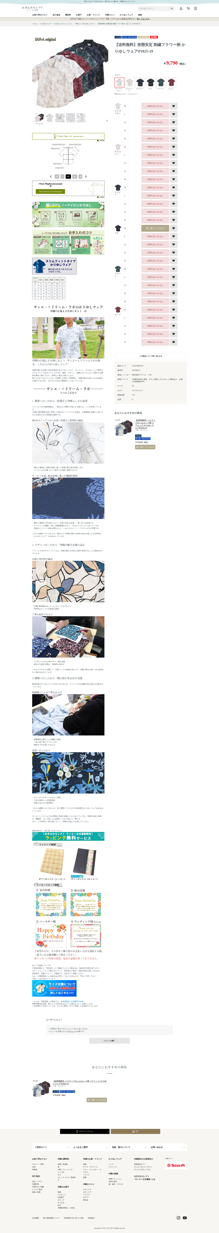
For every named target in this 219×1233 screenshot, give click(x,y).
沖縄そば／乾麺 (38, 1187)
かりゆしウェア (115, 1159)
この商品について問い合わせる (150, 356)
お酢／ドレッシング (65, 1169)
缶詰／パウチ (37, 1181)
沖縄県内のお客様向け (143, 1159)
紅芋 (59, 1205)
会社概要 (35, 1218)
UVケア (86, 1197)
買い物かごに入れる (155, 228)
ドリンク (86, 1175)
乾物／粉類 (36, 1192)
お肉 (33, 1167)
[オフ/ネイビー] (70, 73)
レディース (113, 1167)
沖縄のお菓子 (63, 1187)
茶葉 (84, 1177)
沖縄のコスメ (89, 1184)
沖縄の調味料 (63, 1159)
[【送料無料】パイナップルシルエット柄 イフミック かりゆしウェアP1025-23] (124, 428)
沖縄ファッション (115, 1179)
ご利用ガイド (41, 1147)
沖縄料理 (35, 1184)
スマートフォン (86, 1131)
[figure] (50, 176)
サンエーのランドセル (142, 1169)
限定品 (85, 1200)
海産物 (34, 1169)
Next (107, 120)
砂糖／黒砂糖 (63, 1164)
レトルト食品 (37, 1189)
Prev (33, 120)
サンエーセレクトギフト (143, 1167)
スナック (61, 1200)
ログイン (71, 1031)
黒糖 (59, 1192)
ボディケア (87, 1192)
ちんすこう (62, 1195)
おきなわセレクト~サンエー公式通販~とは (144, 1177)
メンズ (111, 1164)
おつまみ (61, 1203)
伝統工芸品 (113, 1181)
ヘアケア (86, 1195)
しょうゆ (61, 1172)
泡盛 (84, 1164)
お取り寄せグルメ (39, 1159)
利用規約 (91, 1218)
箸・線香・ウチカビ (116, 1184)
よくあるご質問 (80, 1147)
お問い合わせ (157, 1147)
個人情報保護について (51, 1218)
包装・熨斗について (121, 1147)
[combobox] (68, 176)
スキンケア (87, 1189)
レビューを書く (109, 1041)
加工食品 (36, 1176)
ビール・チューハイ (90, 1167)
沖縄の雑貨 (113, 1174)
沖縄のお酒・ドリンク (92, 1159)
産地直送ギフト (140, 1164)
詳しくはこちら (143, 19)
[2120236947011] (39, 118)
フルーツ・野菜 (38, 1164)
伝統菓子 (61, 1197)
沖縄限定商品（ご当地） (67, 1208)
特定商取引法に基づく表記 (74, 1218)
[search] (172, 8)
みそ (59, 1175)
